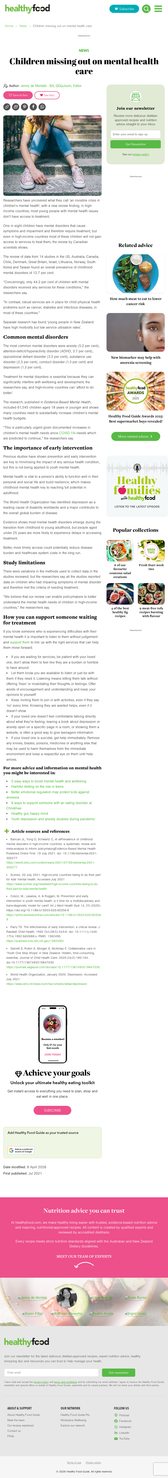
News (23, 26)
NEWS (84, 50)
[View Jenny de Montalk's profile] (32, 1297)
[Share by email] (15, 106)
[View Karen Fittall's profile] (32, 1313)
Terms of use (74, 1462)
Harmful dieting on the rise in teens (37, 787)
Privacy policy (93, 1462)
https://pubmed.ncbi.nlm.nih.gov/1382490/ (35, 941)
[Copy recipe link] (6, 106)
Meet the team (16, 1420)
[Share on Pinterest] (24, 106)
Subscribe (126, 9)
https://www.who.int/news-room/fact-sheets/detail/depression (46, 984)
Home (9, 26)
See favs (48, 95)
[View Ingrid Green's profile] (135, 1313)
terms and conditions (65, 1382)
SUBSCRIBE (52, 1110)
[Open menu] (158, 8)
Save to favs (19, 95)
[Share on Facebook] (33, 106)
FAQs (10, 1436)
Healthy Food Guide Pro (75, 1415)
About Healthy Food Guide (23, 1415)
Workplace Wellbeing (73, 1420)
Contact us (14, 1431)
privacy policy (141, 154)
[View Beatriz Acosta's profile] (101, 1313)
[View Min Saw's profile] (67, 1298)
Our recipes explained (20, 1425)
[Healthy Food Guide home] (26, 1342)
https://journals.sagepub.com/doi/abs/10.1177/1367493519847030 (53, 967)
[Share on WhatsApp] (42, 106)
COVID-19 (67, 433)
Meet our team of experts (84, 1256)
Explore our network (73, 1425)
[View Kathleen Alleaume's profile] (66, 1313)
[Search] (146, 9)
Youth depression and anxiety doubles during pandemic (53, 819)
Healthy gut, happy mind (29, 814)
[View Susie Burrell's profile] (136, 1297)
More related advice (133, 436)
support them (20, 642)
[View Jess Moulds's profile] (101, 1297)
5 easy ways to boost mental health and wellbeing (48, 781)
